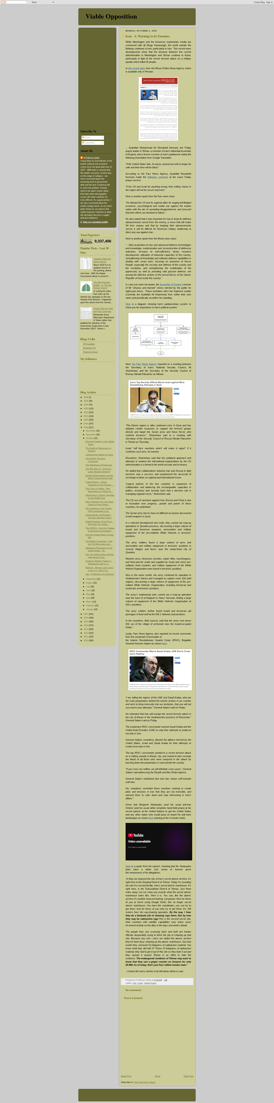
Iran (134, 983)
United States (150, 983)
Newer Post (126, 1076)
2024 (86, 405)
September (91, 579)
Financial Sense (90, 352)
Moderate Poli (89, 348)
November (91, 435)
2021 (86, 416)
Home (157, 1076)
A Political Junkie (91, 158)
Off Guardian (89, 344)
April (88, 598)
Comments (89, 143)
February (90, 605)
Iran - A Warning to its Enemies (148, 36)
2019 (86, 424)
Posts (87, 137)
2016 (86, 618)
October (90, 438)
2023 (86, 408)
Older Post (188, 1076)
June (88, 590)
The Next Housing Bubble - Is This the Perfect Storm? (102, 285)
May (88, 594)
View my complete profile (95, 222)
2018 (86, 427)
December (91, 431)
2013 (86, 629)
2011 (86, 637)
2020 (86, 420)
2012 (86, 633)
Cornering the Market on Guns (99, 455)
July (88, 587)
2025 (86, 401)
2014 (86, 625)
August (89, 583)
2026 (86, 397)
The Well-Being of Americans (98, 465)
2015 (86, 622)
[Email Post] (165, 980)
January (90, 609)
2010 (86, 640)
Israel (140, 983)
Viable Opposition (111, 16)
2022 (86, 412)
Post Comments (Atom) (144, 1082)
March (89, 602)
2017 (86, 614)
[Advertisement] (89, 78)
